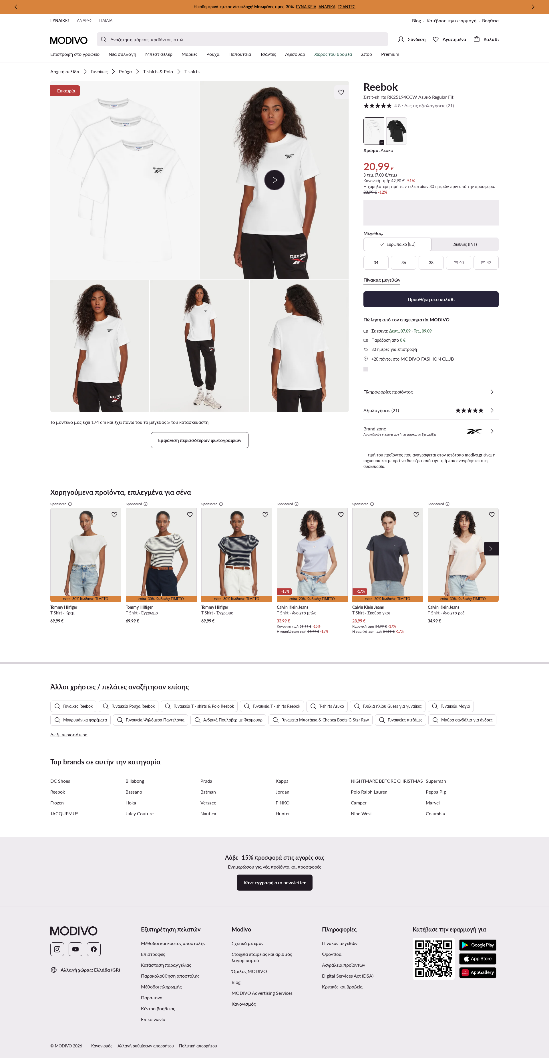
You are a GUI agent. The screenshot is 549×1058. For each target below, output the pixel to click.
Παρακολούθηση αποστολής (170, 975)
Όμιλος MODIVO (275, 971)
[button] (125, 180)
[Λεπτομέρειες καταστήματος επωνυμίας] (492, 431)
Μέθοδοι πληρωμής (161, 986)
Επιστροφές (153, 954)
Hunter (283, 813)
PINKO (283, 802)
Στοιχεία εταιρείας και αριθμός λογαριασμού (262, 957)
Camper (359, 802)
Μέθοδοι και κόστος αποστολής (173, 943)
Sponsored (58, 504)
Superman (436, 781)
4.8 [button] (408, 105)
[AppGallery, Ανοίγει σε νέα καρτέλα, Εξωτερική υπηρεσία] (477, 972)
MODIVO (439, 319)
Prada (206, 781)
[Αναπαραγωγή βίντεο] (274, 180)
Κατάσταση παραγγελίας (166, 965)
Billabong (135, 781)
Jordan (282, 791)
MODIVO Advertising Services (275, 993)
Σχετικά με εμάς (247, 943)
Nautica (208, 813)
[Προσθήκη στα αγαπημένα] (341, 92)
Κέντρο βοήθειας (158, 1008)
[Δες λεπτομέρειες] (492, 392)
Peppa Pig (436, 791)
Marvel (433, 802)
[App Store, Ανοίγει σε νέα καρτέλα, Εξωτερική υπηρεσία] (477, 959)
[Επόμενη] (533, 7)
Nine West (361, 813)
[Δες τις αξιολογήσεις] (492, 410)
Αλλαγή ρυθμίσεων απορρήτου (146, 1045)
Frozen (57, 802)
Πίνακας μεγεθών (339, 943)
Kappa (282, 781)
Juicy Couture (140, 813)
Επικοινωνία (153, 1019)
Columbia (435, 813)
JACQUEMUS (64, 813)
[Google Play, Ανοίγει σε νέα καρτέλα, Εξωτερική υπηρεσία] (477, 945)
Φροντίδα (331, 954)
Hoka (131, 802)
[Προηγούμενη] (16, 7)
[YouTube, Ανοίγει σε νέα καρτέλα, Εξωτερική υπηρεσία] (75, 949)
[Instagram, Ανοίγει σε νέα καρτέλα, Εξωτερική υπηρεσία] (57, 949)
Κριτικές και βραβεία (342, 986)
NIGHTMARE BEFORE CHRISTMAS (387, 781)
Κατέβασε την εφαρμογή (454, 21)
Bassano (134, 791)
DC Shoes (60, 781)
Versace (208, 802)
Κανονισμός (267, 1003)
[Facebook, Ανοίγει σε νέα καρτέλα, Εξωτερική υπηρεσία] (94, 949)
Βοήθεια (490, 20)
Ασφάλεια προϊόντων (343, 965)
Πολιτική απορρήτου (198, 1045)
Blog (419, 21)
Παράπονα (151, 997)
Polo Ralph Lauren (369, 791)
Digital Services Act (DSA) (347, 975)
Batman (208, 791)
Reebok (380, 86)
